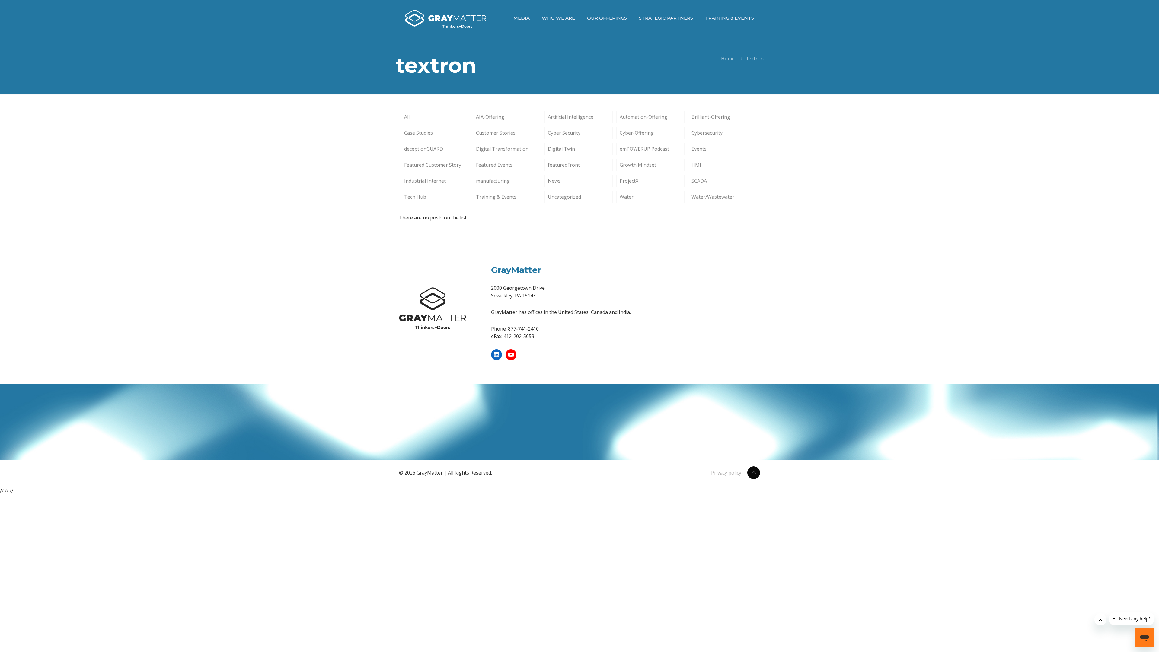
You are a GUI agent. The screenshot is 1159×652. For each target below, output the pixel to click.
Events (699, 148)
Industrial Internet (425, 180)
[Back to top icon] (753, 472)
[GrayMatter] (445, 18)
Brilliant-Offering (710, 116)
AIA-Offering (490, 116)
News (554, 180)
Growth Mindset (638, 164)
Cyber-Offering (637, 132)
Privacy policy (726, 472)
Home (728, 58)
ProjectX (629, 180)
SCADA (699, 180)
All (407, 116)
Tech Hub (415, 196)
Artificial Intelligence (570, 116)
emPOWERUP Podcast (644, 148)
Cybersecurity (707, 132)
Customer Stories (496, 132)
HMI (696, 164)
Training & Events (496, 196)
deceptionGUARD (423, 148)
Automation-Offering (643, 116)
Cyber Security (564, 132)
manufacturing (493, 180)
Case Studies (418, 132)
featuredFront (564, 164)
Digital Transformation (502, 148)
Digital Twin (561, 148)
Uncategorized (564, 196)
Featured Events (494, 164)
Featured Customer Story (432, 164)
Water (627, 196)
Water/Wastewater (712, 196)
